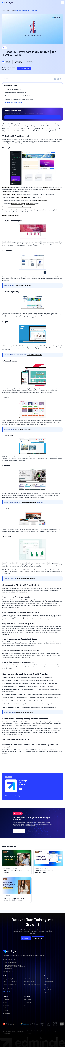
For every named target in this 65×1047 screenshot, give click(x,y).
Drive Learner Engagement (10, 981)
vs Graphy (5, 1002)
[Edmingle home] (7, 3)
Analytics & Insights (8, 988)
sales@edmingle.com (10, 962)
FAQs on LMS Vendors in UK (13, 102)
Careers (46, 992)
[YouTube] (9, 972)
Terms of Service (31, 1031)
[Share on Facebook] (55, 79)
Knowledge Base (48, 989)
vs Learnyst (6, 1005)
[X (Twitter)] (20, 789)
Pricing (46, 987)
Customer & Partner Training (31, 987)
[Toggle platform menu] (62, 2)
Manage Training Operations (10, 978)
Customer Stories (48, 981)
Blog (8, 10)
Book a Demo (25, 938)
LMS (12, 10)
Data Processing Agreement (53, 1031)
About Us (46, 978)
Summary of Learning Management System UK (19, 99)
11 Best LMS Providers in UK (13, 89)
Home (3, 10)
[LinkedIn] (12, 972)
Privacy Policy (41, 1031)
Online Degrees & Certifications (32, 984)
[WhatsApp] (7, 972)
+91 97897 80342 (10, 959)
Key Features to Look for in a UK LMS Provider (18, 96)
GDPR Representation (32, 1034)
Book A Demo (19, 831)
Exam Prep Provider (29, 981)
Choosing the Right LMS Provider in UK (16, 92)
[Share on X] (58, 79)
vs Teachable (6, 1013)
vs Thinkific (6, 1007)
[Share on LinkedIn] (60, 79)
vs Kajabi (5, 1010)
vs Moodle (6, 999)
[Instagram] (4, 972)
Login (25, 1005)
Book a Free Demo (24, 68)
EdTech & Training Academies (31, 978)
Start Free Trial (32, 831)
